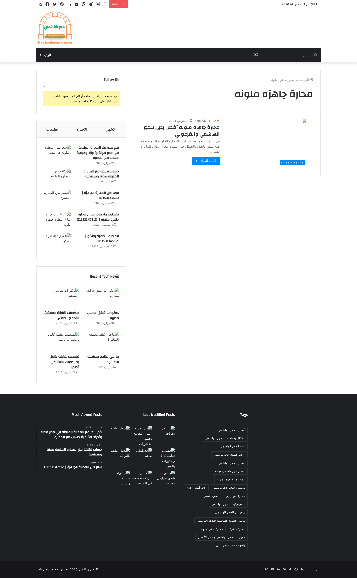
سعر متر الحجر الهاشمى (230, 512)
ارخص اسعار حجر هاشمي (229, 454)
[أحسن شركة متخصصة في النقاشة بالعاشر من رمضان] (142, 478)
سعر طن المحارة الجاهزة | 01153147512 (100, 195)
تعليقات (52, 129)
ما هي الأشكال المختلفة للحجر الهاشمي (221, 520)
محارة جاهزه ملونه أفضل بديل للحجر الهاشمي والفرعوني (181, 131)
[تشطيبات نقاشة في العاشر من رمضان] (142, 454)
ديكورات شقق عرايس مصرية (103, 315)
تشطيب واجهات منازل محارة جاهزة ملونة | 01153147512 (98, 217)
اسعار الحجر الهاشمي (232, 463)
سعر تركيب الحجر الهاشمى (228, 504)
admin (199, 121)
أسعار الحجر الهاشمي (232, 430)
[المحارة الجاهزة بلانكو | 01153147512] (57, 242)
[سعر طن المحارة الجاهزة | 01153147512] (57, 199)
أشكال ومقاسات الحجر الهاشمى (225, 438)
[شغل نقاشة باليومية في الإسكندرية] (119, 454)
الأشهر (111, 129)
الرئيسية (45, 55)
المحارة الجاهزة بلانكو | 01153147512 (102, 239)
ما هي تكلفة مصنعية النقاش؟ (103, 359)
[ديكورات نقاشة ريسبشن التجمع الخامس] (61, 298)
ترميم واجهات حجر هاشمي (229, 487)
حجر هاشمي (211, 496)
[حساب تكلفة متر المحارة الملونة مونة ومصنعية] (57, 178)
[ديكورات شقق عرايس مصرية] (101, 298)
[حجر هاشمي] (54, 28)
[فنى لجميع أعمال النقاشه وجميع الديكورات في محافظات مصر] (142, 436)
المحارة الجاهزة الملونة (231, 479)
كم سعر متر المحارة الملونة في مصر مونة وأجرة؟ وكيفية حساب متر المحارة (98, 152)
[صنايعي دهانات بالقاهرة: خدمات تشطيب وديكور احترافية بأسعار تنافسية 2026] (164, 432)
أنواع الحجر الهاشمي (232, 446)
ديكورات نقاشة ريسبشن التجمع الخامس (61, 315)
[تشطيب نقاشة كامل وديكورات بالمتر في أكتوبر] (61, 342)
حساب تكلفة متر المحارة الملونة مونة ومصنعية (101, 174)
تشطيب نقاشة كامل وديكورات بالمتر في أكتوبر (64, 362)
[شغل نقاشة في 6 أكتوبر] (119, 432)
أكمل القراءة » (206, 161)
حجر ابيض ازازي (235, 496)
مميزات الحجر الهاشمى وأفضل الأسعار (221, 537)
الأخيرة (82, 129)
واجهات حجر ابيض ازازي (230, 545)
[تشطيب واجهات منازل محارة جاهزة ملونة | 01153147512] (57, 221)
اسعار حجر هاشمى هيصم (230, 471)
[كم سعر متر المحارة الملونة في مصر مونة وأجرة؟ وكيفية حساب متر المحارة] (57, 154)
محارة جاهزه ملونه (212, 529)
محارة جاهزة (237, 529)
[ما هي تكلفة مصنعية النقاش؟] (101, 342)
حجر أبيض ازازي (196, 487)
